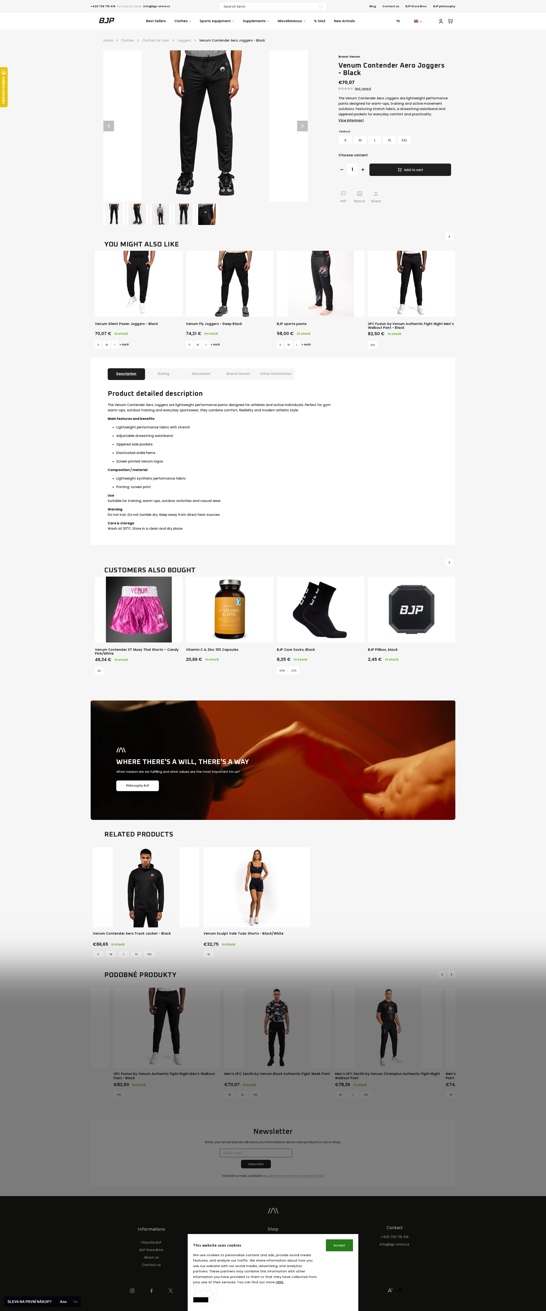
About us (151, 1257)
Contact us (390, 6)
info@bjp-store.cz (394, 1244)
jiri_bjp (171, 1291)
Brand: (349, 57)
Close (437, 209)
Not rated (363, 88)
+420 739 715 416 (394, 1237)
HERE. (280, 1282)
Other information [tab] (276, 373)
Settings (201, 1300)
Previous (442, 974)
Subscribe (256, 1164)
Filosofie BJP (151, 1242)
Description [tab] (126, 373)
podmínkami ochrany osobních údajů (295, 1176)
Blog (372, 6)
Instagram (132, 1291)
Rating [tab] (163, 373)
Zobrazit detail (139, 309)
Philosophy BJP (137, 785)
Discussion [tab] (201, 373)
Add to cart (413, 170)
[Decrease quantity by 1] (342, 169)
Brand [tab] (238, 373)
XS (99, 671)
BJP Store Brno (416, 6)
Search (320, 6)
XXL (372, 345)
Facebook (151, 1291)
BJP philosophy (444, 6)
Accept (339, 1245)
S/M (282, 670)
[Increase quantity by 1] (363, 169)
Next (452, 974)
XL (136, 954)
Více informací (351, 120)
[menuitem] (160, 21)
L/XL (294, 670)
